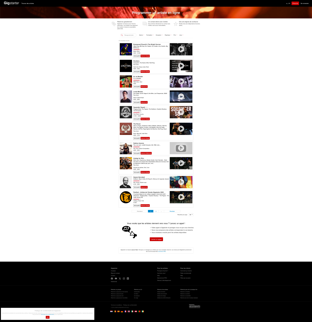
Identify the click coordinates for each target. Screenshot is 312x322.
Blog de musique (115, 273)
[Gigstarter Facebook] (112, 279)
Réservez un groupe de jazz (117, 293)
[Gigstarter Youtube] (116, 279)
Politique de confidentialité (130, 305)
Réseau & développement (164, 280)
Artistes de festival (161, 291)
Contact (113, 275)
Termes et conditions (116, 305)
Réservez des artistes (162, 289)
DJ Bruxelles (137, 291)
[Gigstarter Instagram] (124, 279)
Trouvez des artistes (27, 3)
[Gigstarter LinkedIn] (128, 279)
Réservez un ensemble (185, 295)
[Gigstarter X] (120, 279)
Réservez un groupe (116, 289)
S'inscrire (295, 3)
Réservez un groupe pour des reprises (119, 291)
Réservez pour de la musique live (188, 289)
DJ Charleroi (137, 295)
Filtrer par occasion (185, 278)
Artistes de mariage (161, 295)
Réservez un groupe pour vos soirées (119, 297)
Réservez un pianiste (185, 293)
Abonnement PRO (162, 278)
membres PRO (162, 251)
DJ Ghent (136, 293)
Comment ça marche (186, 271)
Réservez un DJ (138, 289)
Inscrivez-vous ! (161, 273)
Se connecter (305, 3)
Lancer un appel (156, 239)
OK (47, 317)
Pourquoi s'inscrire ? (162, 271)
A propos (113, 271)
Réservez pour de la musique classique (189, 297)
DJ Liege (136, 297)
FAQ (158, 275)
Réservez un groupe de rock (117, 295)
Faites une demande (185, 273)
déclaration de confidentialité (47, 314)
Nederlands (114, 281)
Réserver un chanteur (185, 291)
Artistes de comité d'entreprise (163, 297)
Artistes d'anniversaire (162, 293)
